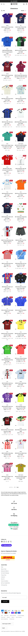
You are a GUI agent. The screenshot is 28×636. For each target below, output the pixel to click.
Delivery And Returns (5, 571)
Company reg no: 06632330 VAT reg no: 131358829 (17, 631)
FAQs (2, 567)
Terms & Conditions (4, 581)
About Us (2, 579)
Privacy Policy (3, 575)
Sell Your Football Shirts (5, 583)
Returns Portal (3, 569)
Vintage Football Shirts (6, 631)
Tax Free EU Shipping (5, 573)
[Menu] (1, 4)
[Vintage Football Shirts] (14, 4)
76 (14, 487)
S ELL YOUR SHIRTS (14, 1)
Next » (18, 487)
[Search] (4, 4)
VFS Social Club (4, 585)
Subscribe (5, 601)
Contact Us (3, 577)
